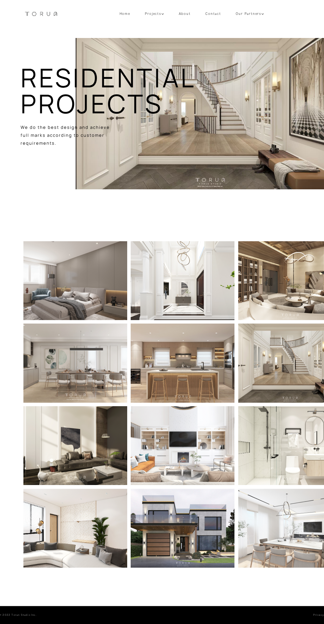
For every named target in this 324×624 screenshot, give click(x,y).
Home (125, 13)
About (185, 13)
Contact (213, 13)
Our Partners (248, 13)
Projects (153, 13)
